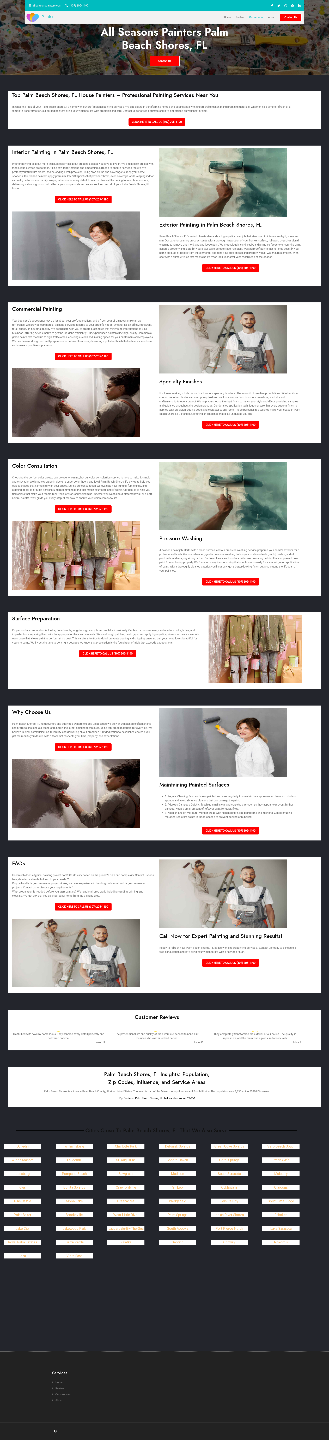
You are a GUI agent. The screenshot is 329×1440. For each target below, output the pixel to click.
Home (227, 17)
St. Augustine (126, 1160)
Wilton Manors (22, 1160)
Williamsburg (74, 1146)
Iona (22, 1256)
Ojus (22, 1187)
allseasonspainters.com (47, 5)
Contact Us (290, 17)
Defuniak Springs (177, 1146)
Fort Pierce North (229, 1228)
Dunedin (23, 1146)
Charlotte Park (126, 1146)
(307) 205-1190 (79, 5)
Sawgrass (126, 1174)
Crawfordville (126, 1187)
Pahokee (281, 1215)
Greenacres (126, 1201)
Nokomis (281, 1242)
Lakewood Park (74, 1228)
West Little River (126, 1215)
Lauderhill (74, 1160)
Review (240, 17)
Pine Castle (22, 1201)
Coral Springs (229, 1160)
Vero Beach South (281, 1146)
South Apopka (177, 1228)
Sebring (177, 1242)
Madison (177, 1174)
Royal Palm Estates (22, 1242)
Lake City (22, 1228)
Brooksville (74, 1215)
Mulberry (281, 1174)
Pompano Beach (74, 1174)
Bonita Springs (74, 1187)
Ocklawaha (229, 1187)
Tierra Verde (74, 1242)
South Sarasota (229, 1174)
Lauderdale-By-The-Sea (126, 1228)
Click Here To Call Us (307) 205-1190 (157, 121)
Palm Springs (177, 1215)
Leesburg (23, 1174)
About (271, 17)
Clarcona (281, 1187)
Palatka (125, 1242)
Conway (229, 1242)
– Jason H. (98, 1042)
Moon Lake (74, 1201)
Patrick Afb (280, 1160)
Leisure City (229, 1201)
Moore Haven (177, 1160)
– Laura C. (197, 1042)
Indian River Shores (229, 1215)
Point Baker (22, 1215)
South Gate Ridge (281, 1201)
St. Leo (177, 1187)
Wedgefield (177, 1201)
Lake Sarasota (281, 1228)
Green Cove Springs (229, 1146)
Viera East (74, 1256)
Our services (256, 17)
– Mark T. (296, 1042)
